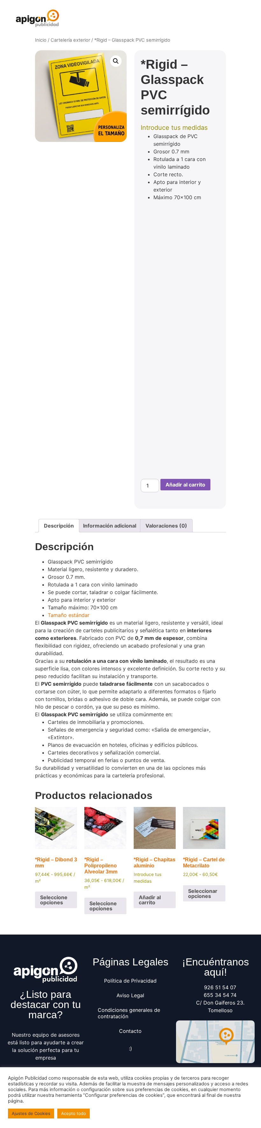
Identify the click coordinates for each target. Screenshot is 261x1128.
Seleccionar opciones (202, 893)
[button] (240, 18)
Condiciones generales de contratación (129, 1013)
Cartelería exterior (70, 40)
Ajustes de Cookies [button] (31, 1113)
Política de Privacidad (130, 980)
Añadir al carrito (185, 484)
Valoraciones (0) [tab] (166, 525)
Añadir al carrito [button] (150, 900)
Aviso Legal (130, 995)
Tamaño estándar (68, 615)
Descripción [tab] (59, 525)
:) (130, 1048)
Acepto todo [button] (73, 1113)
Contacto (130, 1031)
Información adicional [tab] (109, 525)
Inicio (40, 40)
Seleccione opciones (53, 900)
